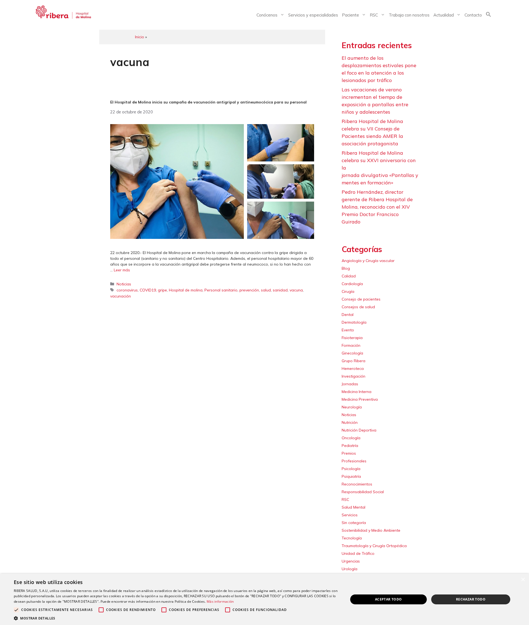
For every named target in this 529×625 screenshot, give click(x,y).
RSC (374, 15)
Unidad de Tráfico (358, 553)
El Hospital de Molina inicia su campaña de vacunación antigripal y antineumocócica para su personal (208, 102)
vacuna (296, 290)
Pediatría (350, 445)
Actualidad (443, 15)
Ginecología (352, 353)
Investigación (353, 376)
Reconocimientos (357, 484)
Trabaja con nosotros (409, 15)
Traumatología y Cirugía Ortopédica (374, 545)
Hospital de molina (186, 290)
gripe (162, 290)
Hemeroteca (353, 368)
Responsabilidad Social (363, 491)
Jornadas (350, 383)
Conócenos (267, 15)
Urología (349, 568)
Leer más (122, 270)
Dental (347, 314)
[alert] (264, 599)
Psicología (351, 468)
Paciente (350, 15)
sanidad (280, 290)
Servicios (350, 514)
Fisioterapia (352, 337)
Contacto (473, 15)
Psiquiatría (351, 476)
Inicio (139, 36)
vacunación (120, 296)
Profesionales (354, 460)
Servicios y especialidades (313, 15)
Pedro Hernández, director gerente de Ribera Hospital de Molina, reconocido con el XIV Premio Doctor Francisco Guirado (377, 207)
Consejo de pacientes (361, 299)
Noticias (124, 284)
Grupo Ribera (353, 360)
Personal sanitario (220, 290)
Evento (348, 329)
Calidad (349, 276)
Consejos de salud (358, 306)
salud (266, 290)
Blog (346, 268)
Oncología (351, 437)
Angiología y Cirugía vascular (368, 260)
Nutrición (350, 422)
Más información (220, 601)
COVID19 (148, 290)
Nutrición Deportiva (359, 430)
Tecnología (352, 538)
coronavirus (127, 290)
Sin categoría (354, 522)
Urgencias (351, 561)
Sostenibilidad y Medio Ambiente (371, 530)
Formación (351, 345)
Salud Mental (353, 507)
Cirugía (348, 291)
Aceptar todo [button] (388, 599)
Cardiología (352, 283)
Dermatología (354, 322)
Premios (349, 453)
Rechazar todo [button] (470, 599)
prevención (249, 290)
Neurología (352, 407)
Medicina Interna (356, 391)
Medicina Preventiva (360, 399)
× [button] (523, 580)
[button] (488, 15)
